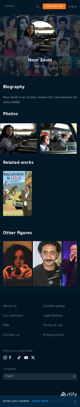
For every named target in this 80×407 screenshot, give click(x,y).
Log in (73, 6)
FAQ (6, 325)
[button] (40, 37)
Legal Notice (52, 316)
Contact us (11, 335)
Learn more (40, 401)
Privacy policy (53, 335)
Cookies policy (54, 306)
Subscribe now (54, 6)
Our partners (13, 316)
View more (18, 273)
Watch (18, 206)
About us (10, 306)
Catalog (9, 6)
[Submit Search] (38, 6)
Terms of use (53, 325)
